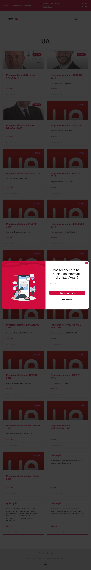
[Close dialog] (86, 263)
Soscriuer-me (67, 293)
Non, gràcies (67, 299)
